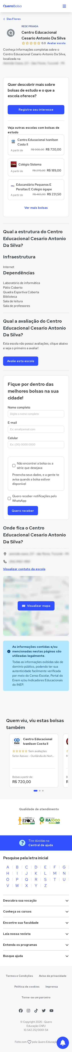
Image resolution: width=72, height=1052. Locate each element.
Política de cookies (26, 986)
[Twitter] (44, 1011)
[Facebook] (21, 1011)
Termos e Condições (19, 976)
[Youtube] (51, 1011)
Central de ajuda (40, 845)
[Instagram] (28, 1011)
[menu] (64, 6)
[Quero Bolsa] (20, 6)
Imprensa (52, 986)
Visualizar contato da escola (24, 569)
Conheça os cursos (17, 911)
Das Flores (13, 19)
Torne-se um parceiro (36, 997)
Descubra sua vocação (20, 900)
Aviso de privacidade (52, 976)
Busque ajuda (13, 956)
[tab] (35, 791)
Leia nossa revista (17, 934)
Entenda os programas (20, 945)
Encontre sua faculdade (21, 923)
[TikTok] (36, 1011)
